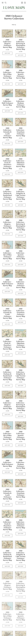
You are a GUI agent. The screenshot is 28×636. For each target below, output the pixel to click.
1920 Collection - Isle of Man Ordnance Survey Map (7, 74)
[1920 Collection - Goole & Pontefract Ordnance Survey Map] (7, 153)
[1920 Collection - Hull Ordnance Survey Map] (7, 93)
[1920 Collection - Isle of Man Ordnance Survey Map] (7, 64)
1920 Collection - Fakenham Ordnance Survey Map (20, 162)
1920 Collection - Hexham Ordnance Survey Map (20, 103)
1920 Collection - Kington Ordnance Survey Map (7, 43)
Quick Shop (7, 53)
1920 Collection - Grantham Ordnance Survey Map (20, 132)
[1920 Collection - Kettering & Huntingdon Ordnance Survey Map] (20, 33)
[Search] (5, 2)
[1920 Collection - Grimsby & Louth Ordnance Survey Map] (7, 122)
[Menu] (2, 2)
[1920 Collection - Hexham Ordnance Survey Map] (20, 93)
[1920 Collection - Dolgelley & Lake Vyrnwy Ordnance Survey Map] (20, 183)
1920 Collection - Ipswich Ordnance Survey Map (20, 74)
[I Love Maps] (14, 7)
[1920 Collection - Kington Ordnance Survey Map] (7, 33)
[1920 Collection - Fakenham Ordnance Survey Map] (20, 153)
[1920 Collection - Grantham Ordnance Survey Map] (20, 122)
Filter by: (14, 24)
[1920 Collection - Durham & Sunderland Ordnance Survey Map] (7, 183)
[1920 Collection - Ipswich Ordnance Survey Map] (20, 64)
